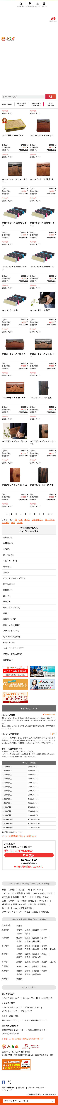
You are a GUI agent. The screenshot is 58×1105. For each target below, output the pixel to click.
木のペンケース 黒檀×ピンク (42, 266)
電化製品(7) (8, 660)
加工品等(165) (9, 584)
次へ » (50, 514)
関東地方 (5, 938)
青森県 (19, 930)
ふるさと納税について (11, 1007)
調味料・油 (14, 901)
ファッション (43, 901)
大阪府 (44, 954)
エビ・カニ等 (7, 893)
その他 (20, 523)
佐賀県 (27, 971)
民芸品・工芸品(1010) (12, 654)
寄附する (44, 5)
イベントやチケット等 (42, 893)
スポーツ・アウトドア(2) (13, 648)
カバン (27, 520)
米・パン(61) (8, 555)
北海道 (19, 926)
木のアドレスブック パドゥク (14, 441)
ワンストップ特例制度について (34, 1020)
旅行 (4, 890)
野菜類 (20, 893)
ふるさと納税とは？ (10, 998)
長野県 (27, 949)
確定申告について (9, 1020)
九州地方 (5, 111)
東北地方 (5, 930)
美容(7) (6, 613)
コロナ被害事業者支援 (22, 908)
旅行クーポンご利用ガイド (36, 104)
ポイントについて (9, 1011)
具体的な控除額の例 (10, 1033)
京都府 (36, 954)
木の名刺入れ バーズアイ (12, 135)
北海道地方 (6, 925)
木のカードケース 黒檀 (40, 310)
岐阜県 (36, 949)
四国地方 (5, 966)
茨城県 (19, 938)
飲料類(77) (7, 590)
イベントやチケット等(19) (14, 578)
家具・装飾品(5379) (11, 607)
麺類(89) (6, 601)
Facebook (3, 1082)
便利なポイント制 (30, 998)
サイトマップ (6, 1090)
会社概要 (21, 1088)
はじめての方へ (21, 5)
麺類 (31, 897)
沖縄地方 (5, 979)
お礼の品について (32, 1007)
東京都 (27, 941)
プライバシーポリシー (36, 1088)
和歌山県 (37, 957)
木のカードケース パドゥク (13, 354)
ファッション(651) (11, 631)
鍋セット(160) (9, 642)
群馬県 (36, 938)
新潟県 (19, 946)
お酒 (28, 893)
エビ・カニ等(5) (10, 561)
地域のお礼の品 (19, 904)
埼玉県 (44, 938)
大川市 (10, 113)
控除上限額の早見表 (36, 1030)
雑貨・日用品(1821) (11, 625)
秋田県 (44, 930)
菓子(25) (6, 596)
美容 (4, 901)
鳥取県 (19, 962)
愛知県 (53, 949)
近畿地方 (5, 954)
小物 (21, 520)
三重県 (19, 954)
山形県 (19, 933)
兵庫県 (19, 957)
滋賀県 (27, 954)
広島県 (44, 962)
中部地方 (5, 946)
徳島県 (19, 966)
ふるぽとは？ (47, 998)
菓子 (24, 897)
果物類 (12, 890)
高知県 (44, 966)
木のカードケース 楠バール (13, 397)
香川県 (27, 966)
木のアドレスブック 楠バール (14, 485)
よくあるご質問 (30, 5)
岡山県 (36, 962)
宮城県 (36, 930)
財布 (13, 523)
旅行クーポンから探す (21, 104)
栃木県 (27, 938)
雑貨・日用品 (28, 901)
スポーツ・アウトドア (11, 912)
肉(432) (6, 549)
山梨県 (19, 949)
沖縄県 (19, 979)
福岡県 (4, 113)
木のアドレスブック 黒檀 (41, 397)
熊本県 (44, 971)
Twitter (9, 1082)
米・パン (37, 890)
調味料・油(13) (9, 619)
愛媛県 (36, 966)
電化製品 (45, 912)
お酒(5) (6, 572)
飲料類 (16, 897)
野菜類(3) (7, 567)
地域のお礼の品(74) (11, 637)
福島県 (27, 933)
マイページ (38, 5)
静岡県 (44, 949)
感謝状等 (6, 904)
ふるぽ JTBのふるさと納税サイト (10, 49)
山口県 (53, 962)
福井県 (44, 946)
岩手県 (27, 930)
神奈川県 (37, 941)
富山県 (27, 946)
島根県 (27, 962)
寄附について (26, 1011)
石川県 (36, 946)
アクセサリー (37, 520)
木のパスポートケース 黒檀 (41, 485)
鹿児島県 (37, 974)
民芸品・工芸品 (31, 912)
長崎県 (36, 971)
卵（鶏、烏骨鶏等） (38, 904)
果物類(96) (7, 537)
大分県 (19, 974)
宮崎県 (27, 974)
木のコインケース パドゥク (41, 135)
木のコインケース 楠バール (41, 179)
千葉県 (19, 941)
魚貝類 (21, 890)
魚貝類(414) (8, 543)
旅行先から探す (7, 104)
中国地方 (5, 962)
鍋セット (6, 908)
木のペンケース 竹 (10, 310)
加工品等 (6, 897)
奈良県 (27, 957)
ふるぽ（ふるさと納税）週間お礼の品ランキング (22, 1039)
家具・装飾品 (42, 897)
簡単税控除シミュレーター (13, 1030)
